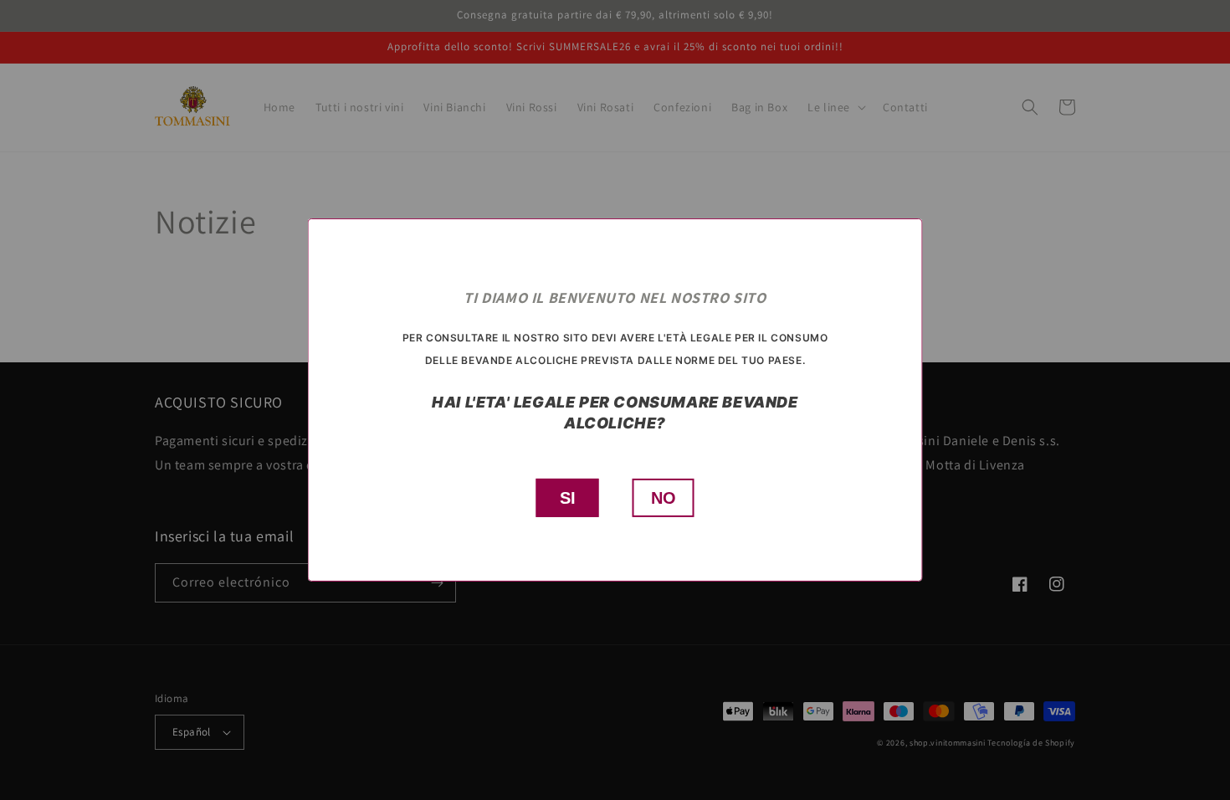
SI (568, 498)
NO (663, 498)
